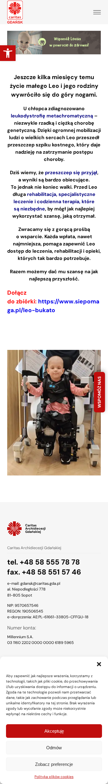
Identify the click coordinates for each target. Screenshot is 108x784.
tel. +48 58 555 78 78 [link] (43, 562)
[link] (8, 53)
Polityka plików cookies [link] (54, 776)
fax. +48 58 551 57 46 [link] (44, 572)
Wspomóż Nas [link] (99, 392)
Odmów (54, 747)
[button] (99, 664)
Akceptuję (54, 731)
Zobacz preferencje (54, 764)
